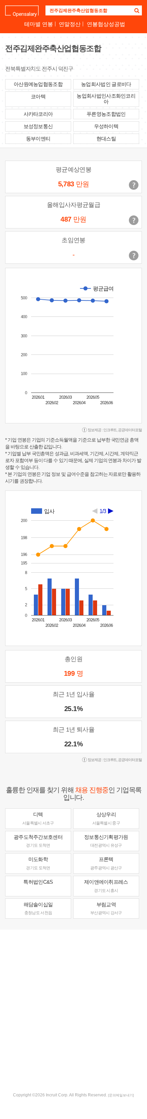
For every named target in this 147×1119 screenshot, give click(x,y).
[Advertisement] (73, 1010)
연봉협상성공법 (106, 24)
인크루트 (110, 430)
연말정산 (70, 24)
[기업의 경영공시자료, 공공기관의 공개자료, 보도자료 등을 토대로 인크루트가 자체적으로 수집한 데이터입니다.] (133, 255)
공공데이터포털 (130, 430)
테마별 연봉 (38, 24)
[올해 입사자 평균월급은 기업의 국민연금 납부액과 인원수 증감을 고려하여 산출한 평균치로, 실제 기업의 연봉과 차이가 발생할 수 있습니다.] (133, 220)
